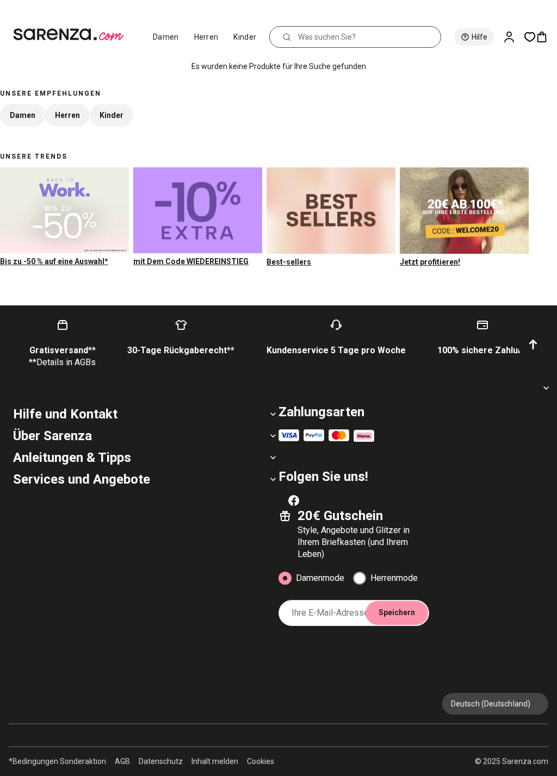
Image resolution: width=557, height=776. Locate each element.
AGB (122, 761)
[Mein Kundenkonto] (513, 37)
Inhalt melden (214, 761)
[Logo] (73, 35)
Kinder (244, 37)
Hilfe (479, 37)
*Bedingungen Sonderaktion (57, 761)
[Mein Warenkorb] (546, 37)
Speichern (397, 612)
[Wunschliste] (529, 37)
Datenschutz (161, 761)
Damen (166, 37)
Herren (206, 37)
